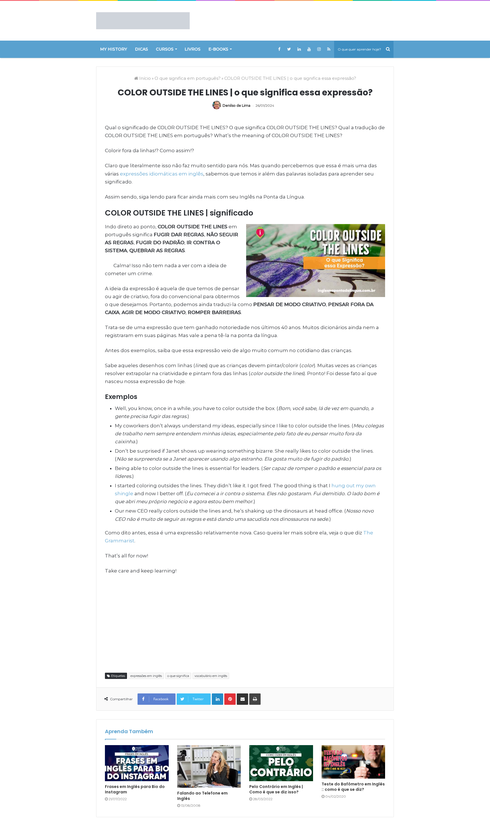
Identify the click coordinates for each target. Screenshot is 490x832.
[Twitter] (289, 49)
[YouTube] (309, 49)
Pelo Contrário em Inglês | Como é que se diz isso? (276, 789)
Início (144, 78)
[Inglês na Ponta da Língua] (143, 20)
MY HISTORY (113, 49)
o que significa (178, 676)
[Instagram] (319, 49)
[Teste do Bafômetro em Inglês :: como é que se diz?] (353, 762)
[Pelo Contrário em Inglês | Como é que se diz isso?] (281, 763)
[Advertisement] (245, 623)
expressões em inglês (146, 676)
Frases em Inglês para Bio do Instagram (135, 789)
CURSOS (165, 49)
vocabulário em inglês (211, 676)
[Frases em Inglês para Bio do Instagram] (137, 763)
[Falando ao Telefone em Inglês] (209, 766)
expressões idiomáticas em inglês (161, 174)
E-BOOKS (218, 49)
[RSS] (329, 49)
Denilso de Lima (236, 105)
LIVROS (192, 49)
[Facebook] (279, 49)
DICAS (141, 49)
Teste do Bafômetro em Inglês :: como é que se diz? (353, 786)
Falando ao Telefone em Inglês (202, 795)
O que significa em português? (188, 78)
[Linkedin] (299, 49)
